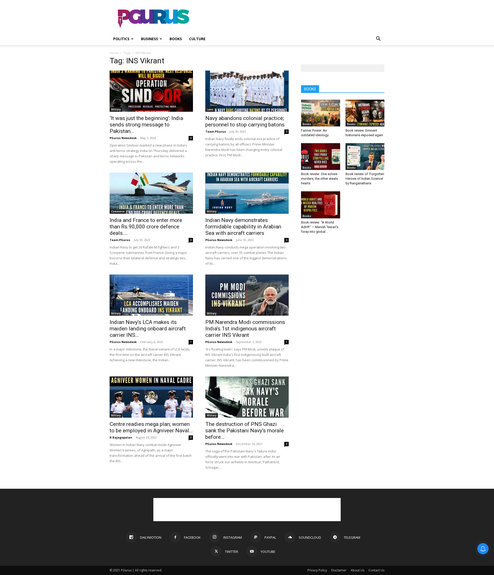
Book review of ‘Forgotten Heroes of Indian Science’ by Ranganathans (365, 178)
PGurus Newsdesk (123, 138)
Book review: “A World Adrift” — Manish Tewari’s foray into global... (319, 227)
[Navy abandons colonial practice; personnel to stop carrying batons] (247, 91)
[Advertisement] (290, 18)
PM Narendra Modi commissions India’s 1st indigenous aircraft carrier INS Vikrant (245, 328)
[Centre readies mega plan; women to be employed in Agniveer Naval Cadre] (151, 397)
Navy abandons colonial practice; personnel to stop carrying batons (245, 121)
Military (116, 109)
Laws (210, 109)
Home (114, 53)
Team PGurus (215, 131)
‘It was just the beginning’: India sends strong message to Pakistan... (146, 124)
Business (149, 38)
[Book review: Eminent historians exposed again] (365, 113)
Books (176, 38)
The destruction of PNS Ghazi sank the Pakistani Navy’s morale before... (244, 430)
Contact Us (376, 570)
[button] (378, 39)
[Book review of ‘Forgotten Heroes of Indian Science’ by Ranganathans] (365, 156)
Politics (121, 38)
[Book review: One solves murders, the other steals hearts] (320, 156)
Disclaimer (339, 570)
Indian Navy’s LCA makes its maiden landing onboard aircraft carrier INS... (148, 328)
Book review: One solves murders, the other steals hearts (319, 178)
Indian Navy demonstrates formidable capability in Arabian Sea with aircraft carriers (243, 226)
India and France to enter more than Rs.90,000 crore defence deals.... (146, 226)
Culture (197, 38)
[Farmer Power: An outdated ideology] (320, 113)
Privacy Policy (317, 570)
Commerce (118, 211)
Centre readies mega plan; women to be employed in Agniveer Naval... (151, 427)
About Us (357, 570)
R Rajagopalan (121, 437)
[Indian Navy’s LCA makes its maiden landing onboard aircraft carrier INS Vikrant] (151, 295)
